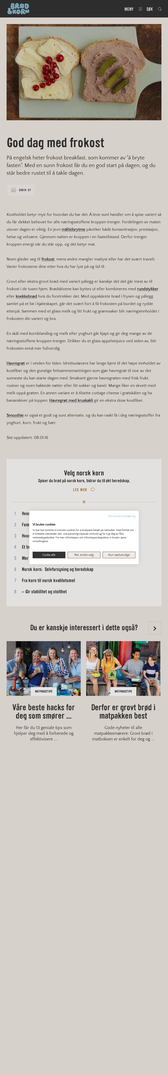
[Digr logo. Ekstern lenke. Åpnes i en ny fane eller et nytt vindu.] (35, 520)
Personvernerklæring (121, 516)
